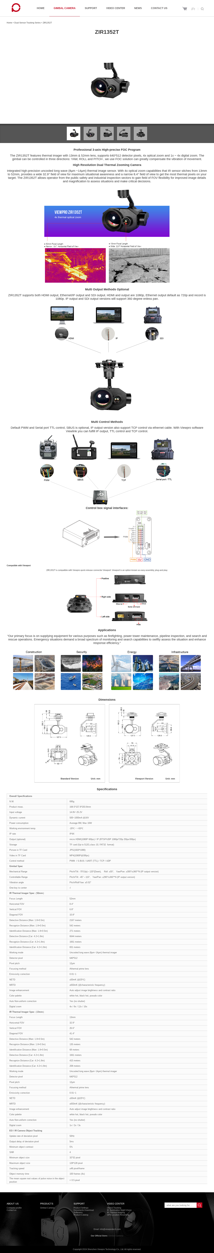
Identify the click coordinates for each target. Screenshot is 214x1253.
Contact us (159, 8)
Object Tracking (114, 1208)
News (138, 8)
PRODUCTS (46, 1203)
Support (91, 8)
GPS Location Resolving (118, 1215)
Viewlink (71, 431)
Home (40, 8)
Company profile (14, 1208)
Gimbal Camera (65, 8)
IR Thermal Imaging (116, 1212)
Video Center (115, 8)
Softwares (78, 1212)
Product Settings (81, 1208)
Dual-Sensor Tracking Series (27, 23)
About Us (13, 1203)
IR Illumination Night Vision (119, 1210)
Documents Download (84, 1210)
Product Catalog (81, 1215)
